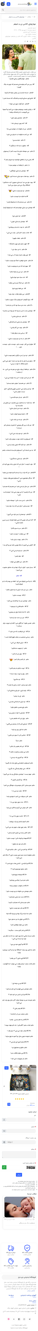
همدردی (30, 28)
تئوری (25, 36)
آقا (22, 36)
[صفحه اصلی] (34, 17)
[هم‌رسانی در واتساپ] (35, 41)
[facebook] (19, 1319)
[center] (3, 10)
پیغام (33, 1149)
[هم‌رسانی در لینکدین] (32, 41)
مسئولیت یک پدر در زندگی (27, 1223)
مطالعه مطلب (21, 1227)
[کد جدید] (4, 1167)
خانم (19, 36)
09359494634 (26, 1305)
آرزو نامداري (26, 32)
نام (35, 1115)
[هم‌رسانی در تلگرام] (30, 41)
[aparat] (8, 1319)
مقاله (29, 36)
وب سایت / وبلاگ (30, 1138)
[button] (8, 1104)
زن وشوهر (14, 36)
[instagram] (24, 1319)
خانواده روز (29, 34)
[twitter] (14, 1319)
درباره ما (11, 1295)
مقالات (29, 17)
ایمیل (33, 1126)
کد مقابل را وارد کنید (29, 1163)
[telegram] (29, 1319)
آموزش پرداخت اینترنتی (28, 1295)
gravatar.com (10, 1186)
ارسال (19, 1174)
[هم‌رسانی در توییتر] (27, 41)
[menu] (35, 4)
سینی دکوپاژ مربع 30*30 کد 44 (19, 1094)
